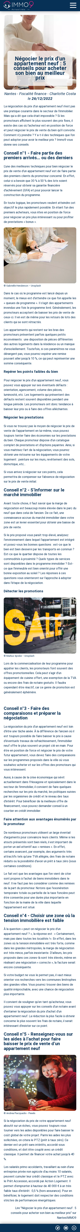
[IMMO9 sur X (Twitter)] (58, 1228)
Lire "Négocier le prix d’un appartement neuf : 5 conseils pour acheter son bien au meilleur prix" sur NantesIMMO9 (43, 1212)
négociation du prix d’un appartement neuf (35, 106)
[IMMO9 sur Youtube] (66, 1228)
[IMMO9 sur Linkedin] (74, 1228)
